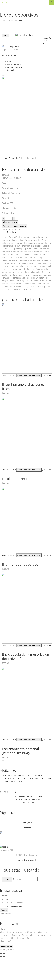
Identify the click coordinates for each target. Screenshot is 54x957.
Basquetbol (14, 158)
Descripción (12, 232)
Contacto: (6, 20)
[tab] (29, 232)
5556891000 (24, 796)
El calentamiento (14, 478)
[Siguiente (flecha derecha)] (4, 956)
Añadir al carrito (10, 222)
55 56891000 (16, 20)
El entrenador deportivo (20, 564)
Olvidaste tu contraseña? (11, 906)
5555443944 (36, 796)
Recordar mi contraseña (12, 903)
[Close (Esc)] (1, 953)
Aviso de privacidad (27, 860)
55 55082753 (28, 802)
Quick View (46, 375)
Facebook (27, 827)
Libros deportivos (19, 14)
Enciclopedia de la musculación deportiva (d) (25, 656)
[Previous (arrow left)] (1, 956)
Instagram (27, 822)
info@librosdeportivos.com (28, 799)
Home (6, 158)
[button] (47, 39)
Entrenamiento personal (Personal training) (20, 750)
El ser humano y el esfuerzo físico (23, 386)
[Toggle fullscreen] (4, 953)
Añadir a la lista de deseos (14, 226)
